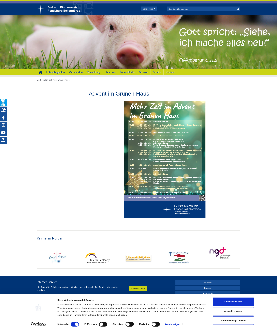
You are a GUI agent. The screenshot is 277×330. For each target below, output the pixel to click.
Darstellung (148, 9)
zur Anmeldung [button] (138, 288)
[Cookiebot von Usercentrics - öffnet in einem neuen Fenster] (38, 324)
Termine (143, 72)
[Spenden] (3, 140)
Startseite (207, 282)
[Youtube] (3, 132)
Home (40, 72)
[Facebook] (3, 117)
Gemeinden (76, 72)
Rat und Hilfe (126, 72)
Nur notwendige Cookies (233, 320)
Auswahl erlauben (233, 311)
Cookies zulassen (233, 301)
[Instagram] (3, 125)
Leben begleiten (55, 72)
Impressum (208, 293)
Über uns (109, 72)
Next (238, 254)
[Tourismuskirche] (3, 110)
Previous (39, 254)
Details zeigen (172, 324)
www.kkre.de (64, 80)
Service (157, 72)
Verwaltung (93, 72)
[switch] (103, 324)
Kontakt (170, 72)
